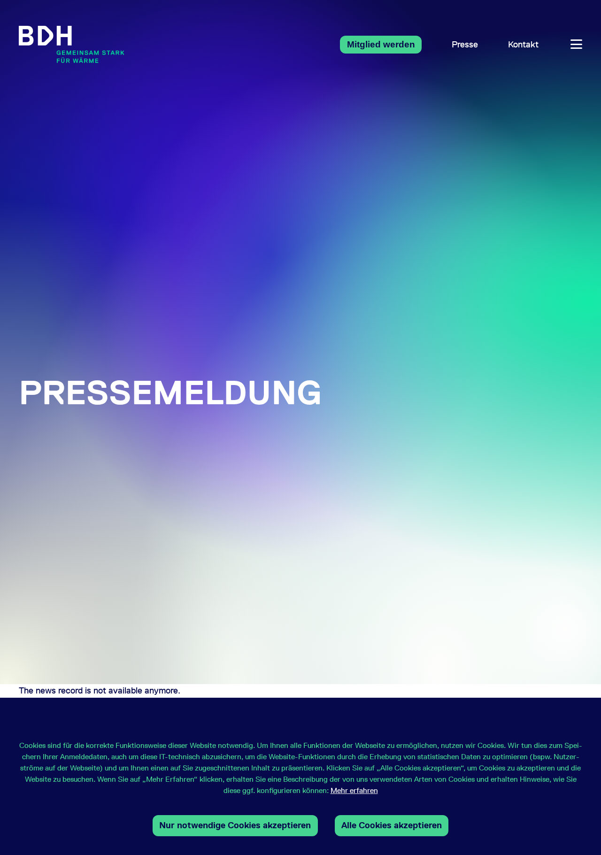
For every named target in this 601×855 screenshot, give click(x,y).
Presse (465, 44)
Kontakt (523, 44)
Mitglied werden (381, 44)
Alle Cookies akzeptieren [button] (391, 825)
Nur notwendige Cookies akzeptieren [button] (235, 825)
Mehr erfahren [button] (354, 790)
